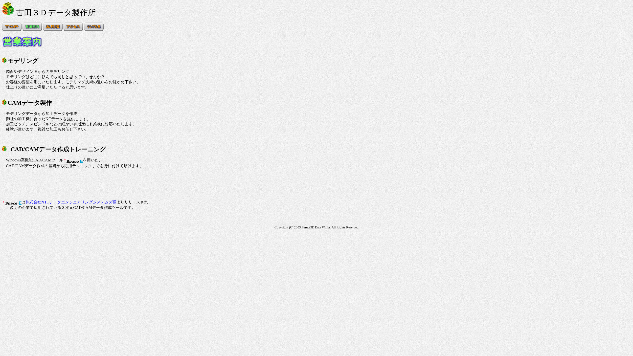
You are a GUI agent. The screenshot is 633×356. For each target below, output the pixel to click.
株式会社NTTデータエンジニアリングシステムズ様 (70, 202)
